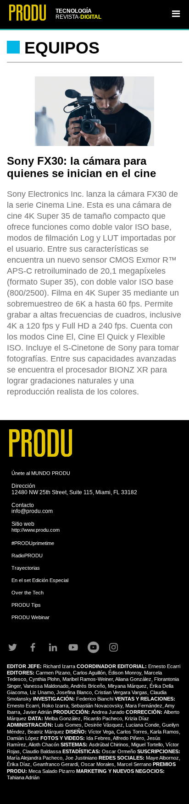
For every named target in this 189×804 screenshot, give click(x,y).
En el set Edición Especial (39, 580)
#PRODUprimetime (32, 543)
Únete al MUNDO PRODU (40, 473)
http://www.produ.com (35, 530)
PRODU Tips (26, 605)
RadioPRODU (27, 555)
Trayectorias (25, 568)
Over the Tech (27, 592)
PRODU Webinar (30, 617)
